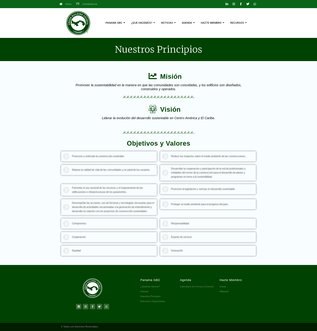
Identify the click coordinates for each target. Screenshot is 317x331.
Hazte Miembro (231, 280)
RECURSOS (237, 22)
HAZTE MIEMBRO (211, 22)
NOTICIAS (167, 22)
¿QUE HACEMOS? (141, 22)
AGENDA (187, 22)
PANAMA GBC (114, 22)
